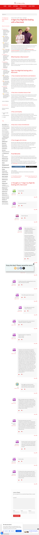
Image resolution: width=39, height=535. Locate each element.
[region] (12, 528)
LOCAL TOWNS (32, 6)
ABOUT (9, 6)
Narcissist (12, 172)
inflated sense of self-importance (24, 171)
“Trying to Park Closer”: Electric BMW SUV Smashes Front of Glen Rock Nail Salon (6, 51)
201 (3, 124)
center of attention (16, 171)
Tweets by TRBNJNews (5, 101)
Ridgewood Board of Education (4, 143)
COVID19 (5, 129)
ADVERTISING (19, 8)
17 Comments (25, 17)
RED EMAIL (15, 6)
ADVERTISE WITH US (6, 115)
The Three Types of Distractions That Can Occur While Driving (31, 176)
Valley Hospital (7, 196)
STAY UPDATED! (23, 6)
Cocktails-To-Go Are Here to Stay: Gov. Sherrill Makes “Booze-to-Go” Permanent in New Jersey (6, 58)
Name (14, 510)
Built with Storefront (5, 533)
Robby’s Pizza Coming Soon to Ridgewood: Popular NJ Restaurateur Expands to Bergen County (6, 45)
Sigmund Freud (17, 172)
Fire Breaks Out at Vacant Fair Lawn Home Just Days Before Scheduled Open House (6, 95)
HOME (5, 6)
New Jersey (7, 133)
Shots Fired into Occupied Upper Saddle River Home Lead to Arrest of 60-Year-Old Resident (6, 77)
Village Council (5, 197)
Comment (15, 497)
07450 (5, 124)
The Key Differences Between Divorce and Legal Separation (16, 176)
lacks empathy (31, 171)
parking (4, 135)
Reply (35, 197)
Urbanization (3, 196)
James (21, 17)
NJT (2, 134)
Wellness (15, 170)
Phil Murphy (7, 135)
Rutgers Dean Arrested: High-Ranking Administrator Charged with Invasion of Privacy (6, 90)
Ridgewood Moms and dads (5, 161)
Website (30, 510)
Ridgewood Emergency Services (4, 148)
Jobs (5, 133)
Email (22, 510)
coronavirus (7, 128)
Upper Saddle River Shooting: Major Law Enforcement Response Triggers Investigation (6, 83)
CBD (4, 128)
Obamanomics (5, 134)
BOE (2, 128)
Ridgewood (6, 137)
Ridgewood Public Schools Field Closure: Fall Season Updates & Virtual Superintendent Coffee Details (6, 39)
